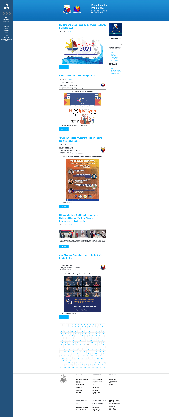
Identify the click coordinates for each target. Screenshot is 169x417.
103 (98, 340)
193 (78, 358)
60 (82, 333)
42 (65, 331)
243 (97, 367)
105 (62, 342)
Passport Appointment (97, 379)
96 (73, 340)
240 (85, 367)
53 (103, 331)
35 (85, 329)
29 (65, 329)
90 (96, 338)
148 (88, 349)
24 (92, 326)
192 (74, 358)
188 (104, 356)
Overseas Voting (79, 386)
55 (65, 333)
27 (102, 326)
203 (74, 360)
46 (79, 331)
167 (69, 353)
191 (70, 358)
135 (84, 347)
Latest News (78, 381)
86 (82, 338)
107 (69, 342)
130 (65, 347)
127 (99, 344)
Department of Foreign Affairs (82, 378)
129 (61, 347)
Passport (94, 382)
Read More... (64, 67)
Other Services (95, 393)
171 (84, 353)
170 (81, 353)
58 (75, 333)
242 (93, 367)
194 (82, 358)
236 (69, 367)
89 (93, 338)
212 (65, 362)
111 (84, 342)
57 (71, 333)
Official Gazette (95, 407)
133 (76, 347)
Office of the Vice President (115, 401)
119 (69, 344)
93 (62, 340)
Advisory (113, 54)
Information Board (115, 59)
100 (87, 340)
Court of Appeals (112, 408)
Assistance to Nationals (97, 389)
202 (70, 360)
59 (78, 333)
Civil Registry (95, 390)
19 (75, 326)
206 (86, 360)
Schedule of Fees (115, 73)
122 (80, 344)
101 (91, 340)
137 (92, 347)
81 (64, 338)
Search (110, 382)
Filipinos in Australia (80, 406)
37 (92, 329)
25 (96, 326)
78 (99, 335)
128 (103, 344)
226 (75, 365)
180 (72, 356)
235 (65, 367)
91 (100, 338)
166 (65, 353)
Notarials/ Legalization (97, 381)
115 (99, 342)
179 (69, 356)
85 (79, 338)
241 (89, 367)
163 (100, 351)
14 (103, 324)
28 (61, 329)
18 (72, 326)
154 (65, 351)
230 (90, 365)
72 (79, 335)
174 (96, 353)
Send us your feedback (97, 410)
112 (88, 342)
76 (92, 335)
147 (84, 349)
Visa (93, 384)
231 (94, 365)
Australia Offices (112, 379)
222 (104, 362)
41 (61, 331)
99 (83, 340)
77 (96, 335)
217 (84, 362)
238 (77, 367)
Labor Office (113, 55)
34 (82, 329)
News (112, 52)
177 (61, 356)
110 (81, 342)
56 (68, 333)
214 (72, 362)
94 (66, 340)
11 (93, 324)
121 (76, 344)
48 (86, 331)
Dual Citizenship (95, 386)
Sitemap (111, 384)
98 (80, 340)
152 (104, 349)
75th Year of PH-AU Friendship (82, 407)
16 (65, 326)
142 (65, 349)
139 (100, 347)
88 (89, 338)
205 (82, 360)
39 (99, 329)
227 (78, 365)
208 (94, 360)
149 (92, 349)
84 (75, 338)
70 (72, 335)
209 (98, 360)
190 (67, 358)
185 (92, 356)
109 (77, 342)
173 (92, 353)
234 (61, 367)
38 (96, 329)
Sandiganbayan (112, 409)
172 (88, 353)
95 (69, 340)
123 (84, 344)
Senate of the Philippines (114, 403)
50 (93, 331)
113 (92, 342)
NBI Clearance (95, 387)
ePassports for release (116, 71)
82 (68, 338)
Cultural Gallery (114, 60)
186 (96, 356)
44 (72, 331)
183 (84, 356)
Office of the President (114, 400)
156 (73, 351)
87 (86, 338)
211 (61, 362)
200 (63, 360)
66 (103, 333)
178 (65, 356)
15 (62, 326)
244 (101, 367)
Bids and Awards (79, 389)
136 (88, 347)
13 (100, 324)
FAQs (112, 68)
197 (94, 358)
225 (70, 365)
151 (100, 349)
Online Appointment (115, 70)
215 (76, 362)
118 (65, 344)
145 (77, 349)
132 (73, 347)
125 (92, 344)
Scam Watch (78, 392)
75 (89, 335)
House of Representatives (114, 405)
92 (103, 338)
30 (68, 329)
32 (75, 329)
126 (96, 344)
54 (61, 333)
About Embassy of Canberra (82, 379)
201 (66, 360)
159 (84, 351)
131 (69, 347)
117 (61, 344)
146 (80, 349)
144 (73, 349)
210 (102, 360)
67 (62, 335)
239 (81, 367)
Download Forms (112, 378)
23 (89, 326)
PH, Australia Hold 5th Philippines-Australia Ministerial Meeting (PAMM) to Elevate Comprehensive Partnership (78, 218)
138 (96, 347)
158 (80, 351)
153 (61, 351)
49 (89, 331)
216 (80, 362)
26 (99, 326)
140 (103, 347)
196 (90, 358)
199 (102, 358)
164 (104, 351)
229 (86, 365)
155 (69, 351)
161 (92, 351)
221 (100, 362)
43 (68, 331)
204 (78, 360)
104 (102, 340)
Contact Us (111, 386)
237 (73, 367)
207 (90, 360)
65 (99, 333)
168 (73, 353)
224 (67, 365)
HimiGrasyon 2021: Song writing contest (77, 76)
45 (75, 331)
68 (65, 335)
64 (96, 333)
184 (88, 356)
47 (82, 331)
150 (96, 349)
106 (65, 342)
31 (72, 329)
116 (103, 342)
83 (71, 338)
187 (100, 356)
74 (85, 335)
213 (69, 362)
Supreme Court (112, 406)
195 (86, 358)
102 (95, 340)
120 (73, 344)
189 (63, 358)
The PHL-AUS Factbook (81, 409)
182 (80, 356)
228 (82, 365)
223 (63, 365)
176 (103, 353)
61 (85, 333)
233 (102, 365)
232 (98, 365)
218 (88, 362)
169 (77, 353)
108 (73, 342)
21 (82, 326)
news (69, 31)
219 (92, 362)
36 (89, 329)
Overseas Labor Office (80, 387)
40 (103, 329)
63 (92, 333)
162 (96, 351)
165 (61, 353)
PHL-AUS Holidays (113, 381)
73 (82, 335)
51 (96, 331)
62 (89, 333)
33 (78, 329)
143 (69, 349)
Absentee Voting (114, 57)
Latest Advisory (79, 382)
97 (76, 340)
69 (69, 335)
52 (99, 331)
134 (80, 347)
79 (102, 335)
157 (76, 351)
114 (95, 342)
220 (96, 362)
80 (61, 338)
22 (85, 326)
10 (90, 324)
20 (78, 326)
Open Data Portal (96, 409)
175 (99, 353)
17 (68, 326)
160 (88, 351)
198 (98, 358)
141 (61, 349)
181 (76, 356)
